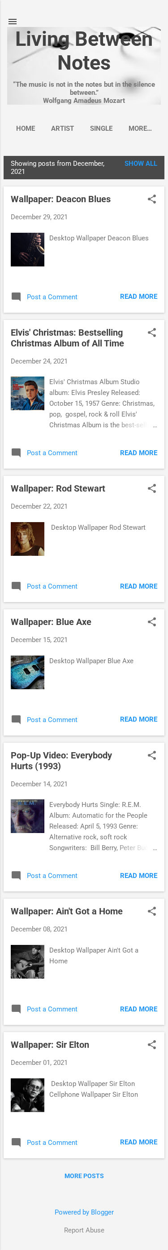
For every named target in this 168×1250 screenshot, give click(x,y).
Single (101, 128)
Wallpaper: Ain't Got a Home (67, 911)
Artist (62, 128)
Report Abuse (84, 1230)
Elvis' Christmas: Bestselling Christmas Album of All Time (67, 338)
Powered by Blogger (84, 1212)
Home (25, 128)
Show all (141, 164)
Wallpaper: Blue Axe (51, 621)
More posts (84, 1175)
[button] (151, 200)
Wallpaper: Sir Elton (50, 1044)
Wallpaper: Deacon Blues (61, 199)
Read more (138, 297)
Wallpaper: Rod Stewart (58, 488)
